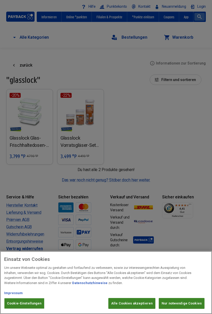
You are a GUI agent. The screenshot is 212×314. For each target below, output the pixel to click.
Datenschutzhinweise (90, 283)
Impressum (13, 293)
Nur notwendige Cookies (182, 303)
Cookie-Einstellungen (24, 303)
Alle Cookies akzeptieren (132, 303)
